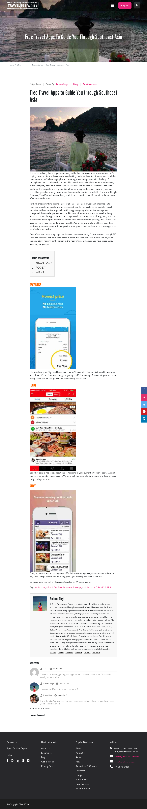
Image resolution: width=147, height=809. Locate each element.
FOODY (41, 268)
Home (11, 64)
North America (83, 788)
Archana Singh (62, 84)
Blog (19, 64)
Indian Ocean (82, 779)
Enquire (124, 5)
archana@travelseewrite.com (126, 756)
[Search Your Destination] (137, 5)
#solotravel (40, 587)
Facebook (69, 652)
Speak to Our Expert (17, 748)
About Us (46, 748)
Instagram (96, 652)
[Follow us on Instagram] (144, 397)
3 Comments (91, 84)
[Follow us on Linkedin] (144, 419)
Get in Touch (47, 761)
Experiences (47, 752)
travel (92, 587)
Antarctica (81, 752)
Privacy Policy (48, 766)
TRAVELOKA (44, 263)
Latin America (82, 784)
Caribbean (80, 770)
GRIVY (40, 272)
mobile (85, 587)
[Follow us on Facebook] (144, 390)
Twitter (61, 652)
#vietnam (67, 587)
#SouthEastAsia (54, 587)
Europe (79, 775)
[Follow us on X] (144, 404)
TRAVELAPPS (103, 587)
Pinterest (78, 652)
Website (53, 652)
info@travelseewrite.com (125, 761)
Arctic (79, 757)
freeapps (77, 587)
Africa (79, 748)
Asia (78, 761)
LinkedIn (87, 652)
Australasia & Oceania (86, 766)
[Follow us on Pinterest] (144, 411)
